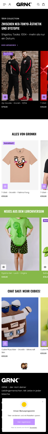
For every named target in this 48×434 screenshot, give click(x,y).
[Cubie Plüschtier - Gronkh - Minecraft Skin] (20, 322)
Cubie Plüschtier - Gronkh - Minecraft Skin (18, 351)
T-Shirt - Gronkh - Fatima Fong (15, 192)
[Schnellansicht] (5, 97)
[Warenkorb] (43, 4)
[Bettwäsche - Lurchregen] (19, 244)
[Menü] (4, 4)
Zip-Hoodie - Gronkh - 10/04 (14, 103)
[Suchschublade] (38, 4)
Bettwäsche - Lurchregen (13, 273)
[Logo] (24, 4)
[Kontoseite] (9, 4)
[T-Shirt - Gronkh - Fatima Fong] (20, 165)
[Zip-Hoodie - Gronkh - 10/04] (20, 76)
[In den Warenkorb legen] (45, 267)
